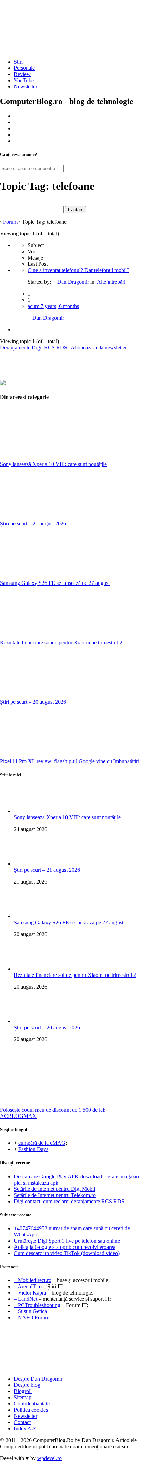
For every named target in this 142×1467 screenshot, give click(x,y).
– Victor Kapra (30, 1293)
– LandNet (25, 1299)
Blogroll (23, 1391)
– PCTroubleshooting (37, 1305)
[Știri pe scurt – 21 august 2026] (51, 517)
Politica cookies (31, 1410)
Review (22, 74)
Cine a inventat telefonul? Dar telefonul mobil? (78, 270)
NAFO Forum (33, 1317)
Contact (22, 1422)
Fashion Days (33, 1149)
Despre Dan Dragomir (38, 1379)
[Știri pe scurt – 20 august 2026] (51, 696)
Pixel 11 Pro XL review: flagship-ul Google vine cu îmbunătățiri (69, 761)
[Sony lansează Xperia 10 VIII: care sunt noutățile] (51, 458)
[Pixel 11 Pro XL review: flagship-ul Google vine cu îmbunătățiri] (51, 755)
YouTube (24, 80)
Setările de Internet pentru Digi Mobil (54, 1189)
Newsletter (25, 87)
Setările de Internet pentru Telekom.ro (55, 1195)
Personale (24, 68)
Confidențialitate (32, 1404)
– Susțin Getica (30, 1311)
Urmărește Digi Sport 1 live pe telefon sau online (67, 1241)
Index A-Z (25, 1428)
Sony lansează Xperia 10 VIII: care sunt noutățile (53, 464)
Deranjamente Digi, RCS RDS (33, 348)
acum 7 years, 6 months (53, 306)
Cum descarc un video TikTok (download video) (67, 1253)
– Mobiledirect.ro (32, 1280)
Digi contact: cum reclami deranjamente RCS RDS (69, 1201)
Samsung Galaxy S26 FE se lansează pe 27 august (55, 583)
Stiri (18, 62)
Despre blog (27, 1385)
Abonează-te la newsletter (99, 348)
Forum (10, 222)
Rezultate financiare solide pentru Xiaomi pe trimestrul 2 (61, 642)
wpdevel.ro (49, 1458)
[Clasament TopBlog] (71, 1349)
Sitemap (22, 1397)
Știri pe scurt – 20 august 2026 (33, 702)
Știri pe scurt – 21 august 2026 (33, 523)
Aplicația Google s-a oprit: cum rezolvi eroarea (64, 1247)
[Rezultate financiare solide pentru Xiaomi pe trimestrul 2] (51, 636)
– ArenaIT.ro (28, 1286)
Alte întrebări (111, 282)
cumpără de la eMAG (41, 1143)
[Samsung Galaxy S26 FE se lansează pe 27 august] (51, 577)
